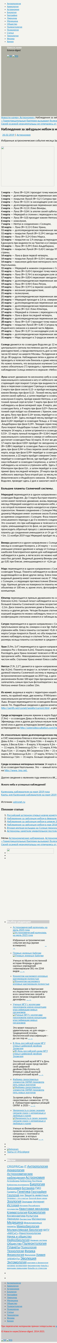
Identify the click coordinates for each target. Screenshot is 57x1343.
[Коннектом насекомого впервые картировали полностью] (31, 984)
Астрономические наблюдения (26, 838)
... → (22, 971)
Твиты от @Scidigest (18, 1152)
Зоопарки (27, 1201)
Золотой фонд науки (38, 1198)
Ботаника (28, 1188)
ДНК (22, 1195)
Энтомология (17, 1262)
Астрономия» (28, 117)
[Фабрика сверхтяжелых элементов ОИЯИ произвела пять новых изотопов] (31, 1092)
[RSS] (15, 56)
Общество (12, 24)
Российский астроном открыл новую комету (32, 815)
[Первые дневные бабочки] (28, 955)
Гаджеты (12, 1191)
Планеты (13, 1247)
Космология (36, 1212)
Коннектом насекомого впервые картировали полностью (30, 977)
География (12, 15)
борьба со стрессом (37, 1268)
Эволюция (28, 1258)
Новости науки (14, 47)
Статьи (10, 33)
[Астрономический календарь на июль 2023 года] (31, 935)
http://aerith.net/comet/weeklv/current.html (25, 708)
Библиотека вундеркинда (18, 1185)
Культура (32, 1215)
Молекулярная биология (24, 1229)
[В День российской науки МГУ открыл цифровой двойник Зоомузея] (31, 1056)
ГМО (38, 1188)
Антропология (14, 4)
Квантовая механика (34, 1208)
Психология (13, 30)
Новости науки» (10, 117)
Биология (12, 12)
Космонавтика (16, 1215)
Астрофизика (13, 1181)
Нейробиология (18, 1240)
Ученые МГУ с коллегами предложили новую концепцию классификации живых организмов (29, 1008)
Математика (39, 1219)
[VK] (9, 56)
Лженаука (12, 18)
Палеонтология (14, 27)
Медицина (12, 21)
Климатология (17, 1212)
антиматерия (21, 1265)
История (13, 1205)
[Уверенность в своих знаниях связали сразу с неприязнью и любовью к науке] (31, 1123)
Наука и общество (19, 1236)
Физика (10, 39)
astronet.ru (19, 802)
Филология (30, 1255)
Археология (13, 7)
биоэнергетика (34, 1265)
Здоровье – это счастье (17, 1198)
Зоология (14, 1201)
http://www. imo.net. (16, 770)
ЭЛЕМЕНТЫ (13, 1259)
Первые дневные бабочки (27, 953)
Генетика (23, 1191)
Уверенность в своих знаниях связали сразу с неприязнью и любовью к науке (29, 1113)
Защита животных (36, 1195)
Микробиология (28, 1226)
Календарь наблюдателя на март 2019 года (25, 792)
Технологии (13, 36)
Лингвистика (25, 1219)
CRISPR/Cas (15, 1166)
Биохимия (14, 1188)
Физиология (15, 1254)
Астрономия (13, 9)
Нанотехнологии (30, 1233)
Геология (13, 1195)
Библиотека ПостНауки (31, 1181)
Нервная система (38, 1240)
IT (25, 1166)
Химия (10, 42)
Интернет (38, 1201)
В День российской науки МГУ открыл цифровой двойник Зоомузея (29, 1046)
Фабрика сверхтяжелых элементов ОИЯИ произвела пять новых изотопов (28, 1082)
